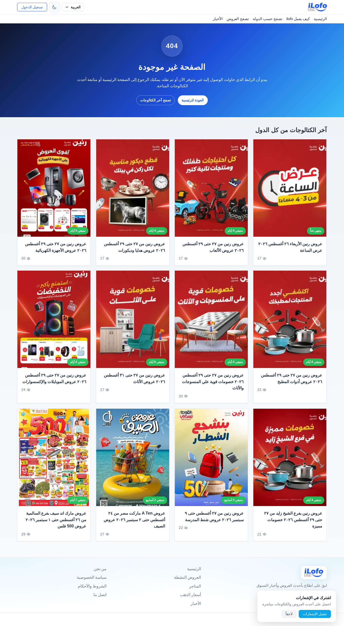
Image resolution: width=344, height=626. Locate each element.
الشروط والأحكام (92, 586)
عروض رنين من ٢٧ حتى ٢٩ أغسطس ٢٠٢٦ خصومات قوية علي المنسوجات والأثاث (213, 381)
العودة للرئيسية (193, 100)
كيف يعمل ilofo (298, 19)
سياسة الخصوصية (92, 577)
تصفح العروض (238, 19)
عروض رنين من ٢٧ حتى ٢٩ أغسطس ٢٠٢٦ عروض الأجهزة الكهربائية (55, 247)
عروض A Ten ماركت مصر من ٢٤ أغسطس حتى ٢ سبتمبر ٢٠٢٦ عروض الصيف (134, 519)
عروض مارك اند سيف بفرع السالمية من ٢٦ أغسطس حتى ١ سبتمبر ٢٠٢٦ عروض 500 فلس (56, 519)
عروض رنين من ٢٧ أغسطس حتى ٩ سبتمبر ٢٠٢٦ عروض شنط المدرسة (214, 516)
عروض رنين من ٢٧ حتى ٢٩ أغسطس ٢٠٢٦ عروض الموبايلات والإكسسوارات (54, 378)
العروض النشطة (187, 577)
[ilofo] (317, 7)
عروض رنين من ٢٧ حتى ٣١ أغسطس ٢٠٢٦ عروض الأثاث (134, 378)
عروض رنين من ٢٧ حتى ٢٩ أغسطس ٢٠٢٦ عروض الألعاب (213, 247)
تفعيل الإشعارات (315, 614)
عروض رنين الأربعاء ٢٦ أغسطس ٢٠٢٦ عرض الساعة (290, 247)
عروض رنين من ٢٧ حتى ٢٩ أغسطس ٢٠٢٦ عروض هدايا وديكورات (134, 247)
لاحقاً (289, 614)
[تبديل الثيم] (54, 7)
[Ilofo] (314, 572)
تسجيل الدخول (32, 7)
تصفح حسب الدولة (267, 19)
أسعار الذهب (190, 595)
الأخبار (218, 19)
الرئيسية (320, 19)
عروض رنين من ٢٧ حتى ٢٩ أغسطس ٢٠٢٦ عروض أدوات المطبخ (291, 378)
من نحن (100, 569)
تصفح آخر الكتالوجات (155, 100)
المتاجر (195, 586)
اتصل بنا (100, 595)
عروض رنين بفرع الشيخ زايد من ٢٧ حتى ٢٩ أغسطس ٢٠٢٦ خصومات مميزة (293, 519)
